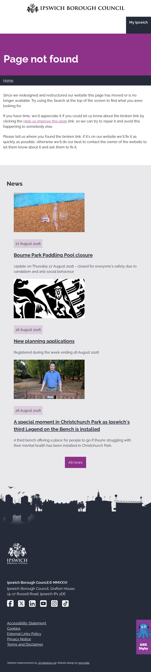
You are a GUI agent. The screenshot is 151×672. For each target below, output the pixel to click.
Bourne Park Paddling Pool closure (53, 255)
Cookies (13, 628)
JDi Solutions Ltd (47, 663)
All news (75, 462)
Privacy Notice (19, 639)
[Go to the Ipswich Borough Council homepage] (75, 8)
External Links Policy (24, 634)
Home (8, 80)
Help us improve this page (45, 121)
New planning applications (44, 341)
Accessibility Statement (26, 623)
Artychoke (83, 663)
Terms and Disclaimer (25, 644)
